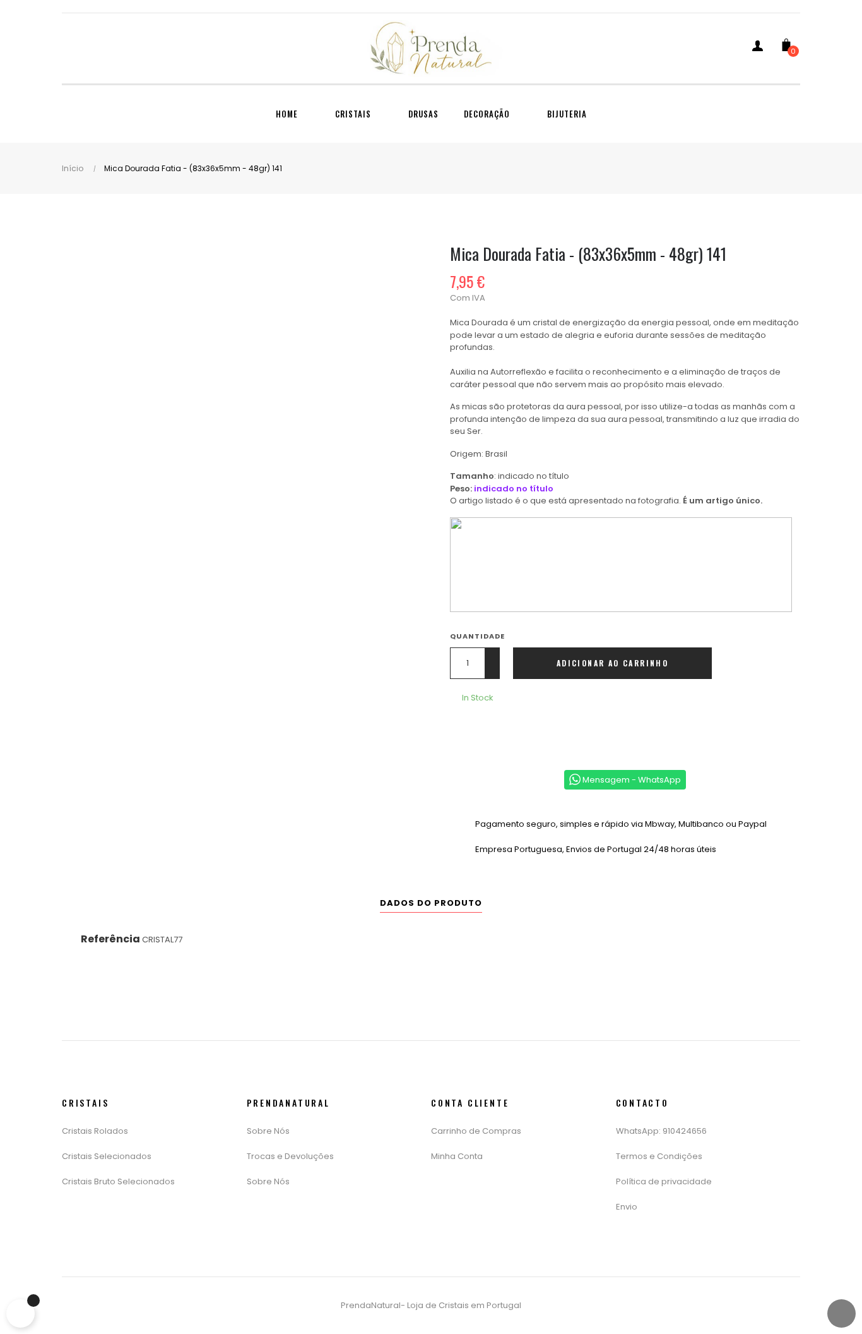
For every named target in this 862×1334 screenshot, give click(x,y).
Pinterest (520, 730)
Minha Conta (457, 1156)
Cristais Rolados (95, 1131)
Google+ (501, 730)
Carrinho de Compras (476, 1131)
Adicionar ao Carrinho (612, 663)
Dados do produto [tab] (431, 903)
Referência (110, 939)
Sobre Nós (268, 1131)
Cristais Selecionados (106, 1156)
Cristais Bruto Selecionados (118, 1181)
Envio (626, 1207)
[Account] (757, 48)
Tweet (482, 730)
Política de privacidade (664, 1181)
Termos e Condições (659, 1156)
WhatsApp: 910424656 (661, 1131)
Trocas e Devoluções (290, 1156)
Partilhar (463, 730)
